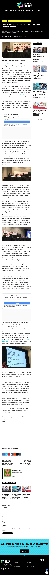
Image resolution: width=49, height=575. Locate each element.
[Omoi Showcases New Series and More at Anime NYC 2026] (26, 489)
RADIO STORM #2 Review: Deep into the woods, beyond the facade (9, 463)
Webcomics (28, 20)
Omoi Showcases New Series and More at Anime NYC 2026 (26, 495)
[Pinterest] (9, 454)
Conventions (7, 17)
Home (3, 17)
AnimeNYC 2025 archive (18, 419)
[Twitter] (6, 454)
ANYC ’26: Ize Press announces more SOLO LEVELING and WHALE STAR (16, 495)
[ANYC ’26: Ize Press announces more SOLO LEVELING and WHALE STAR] (16, 489)
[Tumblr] (20, 454)
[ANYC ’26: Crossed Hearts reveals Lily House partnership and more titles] (6, 489)
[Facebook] (3, 454)
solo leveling (15, 448)
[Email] (17, 454)
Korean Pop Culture (11, 20)
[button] (43, 10)
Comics (34, 78)
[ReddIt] (14, 454)
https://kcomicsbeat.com (17, 472)
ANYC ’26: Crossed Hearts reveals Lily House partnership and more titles (39, 57)
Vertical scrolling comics (20, 20)
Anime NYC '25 (9, 448)
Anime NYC (13, 17)
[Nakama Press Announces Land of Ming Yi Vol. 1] (40, 69)
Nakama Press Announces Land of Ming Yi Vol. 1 (38, 75)
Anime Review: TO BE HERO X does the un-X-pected (25, 463)
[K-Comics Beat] (7, 473)
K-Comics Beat (7, 36)
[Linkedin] (12, 454)
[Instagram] (42, 563)
